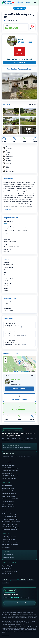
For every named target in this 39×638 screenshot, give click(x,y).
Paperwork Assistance (9, 493)
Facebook (5, 579)
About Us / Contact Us (19, 603)
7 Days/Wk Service (8, 501)
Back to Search (20, 8)
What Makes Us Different (10, 544)
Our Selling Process (8, 488)
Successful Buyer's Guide (10, 470)
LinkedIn (5, 583)
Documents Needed (8, 491)
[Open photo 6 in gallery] (11, 130)
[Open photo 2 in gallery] (11, 112)
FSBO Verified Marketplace (10, 527)
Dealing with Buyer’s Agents (11, 521)
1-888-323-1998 (14, 598)
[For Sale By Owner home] (8, 2)
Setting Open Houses (9, 496)
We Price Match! (7, 573)
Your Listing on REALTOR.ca (11, 499)
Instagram (22, 579)
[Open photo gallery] (19, 86)
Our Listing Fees (7, 485)
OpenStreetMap (25, 371)
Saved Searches (7, 473)
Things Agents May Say (9, 524)
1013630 (6, 223)
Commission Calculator (9, 529)
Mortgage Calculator (19, 399)
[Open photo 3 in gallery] (28, 112)
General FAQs (6, 568)
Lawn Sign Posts (8, 557)
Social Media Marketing (9, 571)
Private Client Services (9, 478)
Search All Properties (8, 465)
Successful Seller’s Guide (10, 519)
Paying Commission (8, 506)
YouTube (30, 579)
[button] (19, 362)
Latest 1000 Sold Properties (11, 476)
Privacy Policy (5, 635)
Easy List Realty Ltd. (8, 539)
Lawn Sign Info (8, 554)
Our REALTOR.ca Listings (10, 468)
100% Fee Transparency (9, 542)
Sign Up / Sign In (7, 566)
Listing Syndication (8, 504)
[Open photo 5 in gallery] (28, 121)
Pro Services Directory (9, 514)
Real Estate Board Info (9, 516)
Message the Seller (19, 388)
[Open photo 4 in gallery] (11, 121)
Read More (7, 209)
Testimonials (6, 547)
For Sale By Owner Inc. (9, 536)
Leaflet (17, 371)
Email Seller (21, 62)
